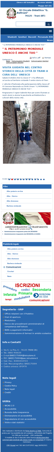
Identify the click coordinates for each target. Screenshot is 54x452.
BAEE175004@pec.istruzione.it (23, 358)
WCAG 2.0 (9, 405)
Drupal (12, 445)
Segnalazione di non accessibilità (20, 419)
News (50, 40)
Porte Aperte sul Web (33, 431)
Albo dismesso (12, 201)
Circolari (10, 271)
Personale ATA (45, 37)
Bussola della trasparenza (17, 412)
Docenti (32, 37)
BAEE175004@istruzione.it (22, 355)
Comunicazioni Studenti (21, 61)
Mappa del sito (45, 6)
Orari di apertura (12, 317)
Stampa (47, 58)
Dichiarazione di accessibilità (18, 416)
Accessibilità (10, 409)
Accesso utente (45, 2)
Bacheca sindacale (14, 206)
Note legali (10, 389)
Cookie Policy (11, 386)
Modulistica (10, 320)
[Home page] (11, 19)
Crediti (8, 392)
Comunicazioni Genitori (39, 61)
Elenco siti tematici (25, 2)
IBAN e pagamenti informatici (18, 330)
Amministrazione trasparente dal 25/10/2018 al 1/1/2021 (22, 234)
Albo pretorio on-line (15, 191)
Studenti (12, 37)
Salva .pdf (36, 58)
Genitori (22, 37)
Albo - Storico (12, 196)
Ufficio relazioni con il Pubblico (19, 314)
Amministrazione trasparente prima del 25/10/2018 (20, 231)
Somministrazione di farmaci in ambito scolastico (28, 333)
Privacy (8, 382)
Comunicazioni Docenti (14, 63)
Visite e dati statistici (14, 422)
